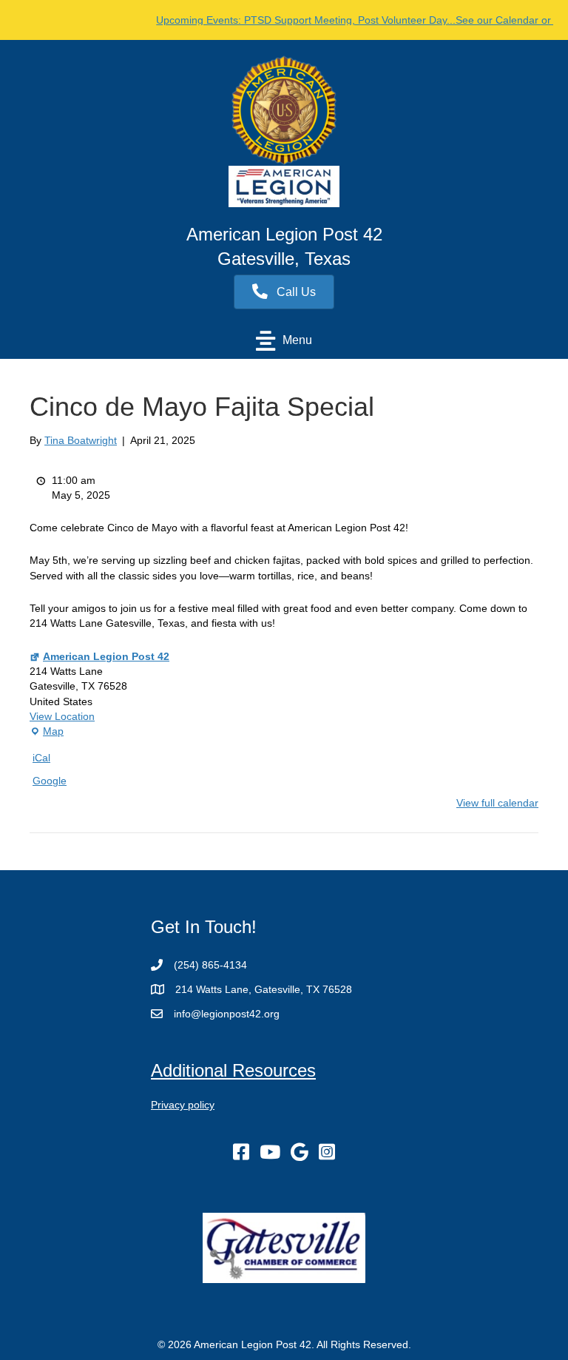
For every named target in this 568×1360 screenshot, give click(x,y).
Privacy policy (182, 1105)
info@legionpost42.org (227, 1014)
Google (50, 781)
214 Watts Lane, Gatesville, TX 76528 (263, 989)
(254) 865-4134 (210, 965)
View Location (62, 716)
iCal (41, 758)
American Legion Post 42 (106, 656)
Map (47, 731)
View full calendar (497, 803)
